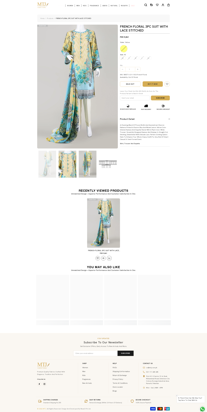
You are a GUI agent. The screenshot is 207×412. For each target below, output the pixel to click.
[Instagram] (44, 384)
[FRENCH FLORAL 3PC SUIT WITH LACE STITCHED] (103, 223)
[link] (167, 84)
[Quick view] (103, 258)
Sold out (130, 84)
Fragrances (86, 379)
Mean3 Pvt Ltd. (86, 409)
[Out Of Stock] (109, 258)
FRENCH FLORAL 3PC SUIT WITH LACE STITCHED (103, 250)
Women (85, 368)
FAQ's (115, 368)
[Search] (145, 5)
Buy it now (153, 84)
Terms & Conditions (120, 383)
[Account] (163, 5)
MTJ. (44, 409)
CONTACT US (148, 363)
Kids (83, 375)
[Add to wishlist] (98, 258)
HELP (115, 363)
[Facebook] (39, 384)
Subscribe (160, 98)
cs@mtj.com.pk (151, 368)
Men (83, 371)
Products (50, 18)
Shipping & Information (121, 371)
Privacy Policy (118, 379)
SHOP (84, 363)
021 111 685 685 (152, 372)
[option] (77, 86)
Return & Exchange (120, 375)
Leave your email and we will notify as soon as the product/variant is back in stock (139, 92)
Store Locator (118, 387)
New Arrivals (87, 383)
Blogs (115, 391)
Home (42, 18)
